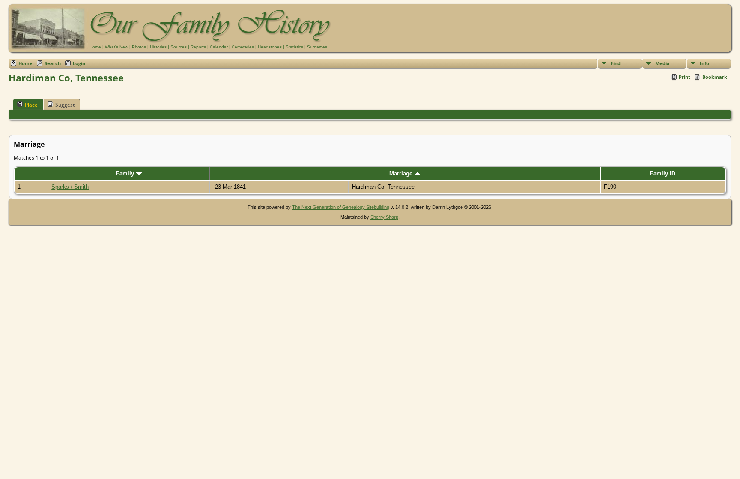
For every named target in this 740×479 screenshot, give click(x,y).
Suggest (65, 104)
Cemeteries (243, 47)
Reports (198, 47)
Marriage (401, 173)
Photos (139, 47)
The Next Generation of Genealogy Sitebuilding (340, 207)
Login (79, 63)
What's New (116, 47)
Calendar (219, 47)
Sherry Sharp (384, 217)
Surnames (317, 47)
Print (684, 77)
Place (31, 104)
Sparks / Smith (70, 187)
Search (53, 63)
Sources (178, 47)
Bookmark (714, 77)
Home (95, 47)
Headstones (270, 47)
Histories (158, 47)
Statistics (294, 47)
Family (126, 173)
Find (616, 63)
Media (662, 63)
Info (704, 63)
